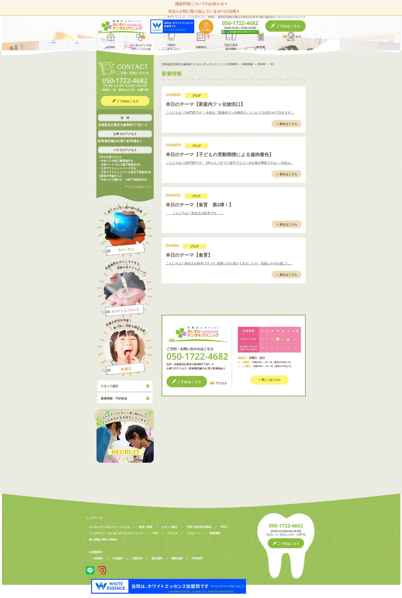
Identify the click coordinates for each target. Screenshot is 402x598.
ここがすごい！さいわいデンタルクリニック (116, 533)
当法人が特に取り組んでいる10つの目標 (202, 11)
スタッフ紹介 (110, 386)
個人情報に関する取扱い (104, 539)
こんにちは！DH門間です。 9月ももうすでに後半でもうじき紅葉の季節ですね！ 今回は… (229, 163)
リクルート (193, 533)
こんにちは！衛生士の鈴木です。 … (195, 213)
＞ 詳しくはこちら (269, 379)
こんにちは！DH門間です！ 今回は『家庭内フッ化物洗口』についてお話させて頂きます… (230, 112)
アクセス (295, 36)
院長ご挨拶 (145, 526)
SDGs (224, 526)
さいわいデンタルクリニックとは (109, 526)
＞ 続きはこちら (286, 123)
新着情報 (214, 533)
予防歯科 (197, 558)
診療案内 (96, 552)
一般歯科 (97, 558)
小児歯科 (117, 558)
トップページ (94, 517)
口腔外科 (137, 558)
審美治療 (177, 558)
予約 (155, 533)
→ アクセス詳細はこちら (135, 186)
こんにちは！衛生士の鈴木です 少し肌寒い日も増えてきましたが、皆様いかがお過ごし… (229, 263)
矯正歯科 (157, 558)
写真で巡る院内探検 (199, 526)
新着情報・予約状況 (114, 398)
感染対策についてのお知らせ (200, 4)
